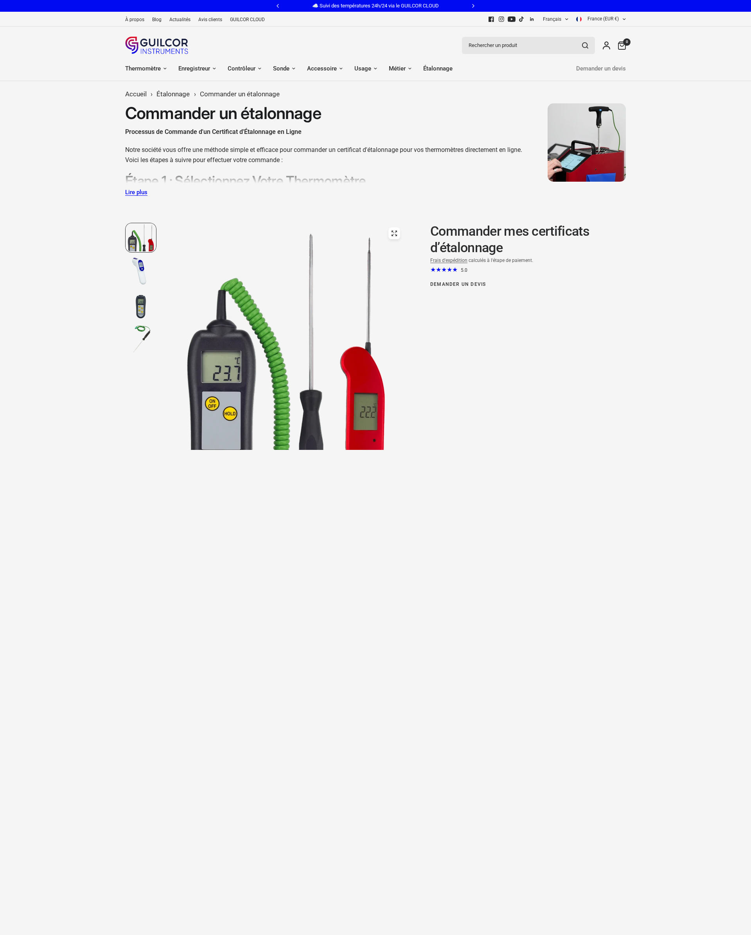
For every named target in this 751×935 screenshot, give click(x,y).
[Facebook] (491, 19)
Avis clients (210, 19)
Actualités (179, 19)
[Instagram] (501, 19)
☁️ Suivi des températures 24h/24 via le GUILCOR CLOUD (375, 6)
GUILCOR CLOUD (247, 19)
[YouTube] (512, 19)
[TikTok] (522, 19)
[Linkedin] (532, 19)
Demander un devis (601, 68)
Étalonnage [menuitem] (438, 68)
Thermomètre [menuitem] (143, 68)
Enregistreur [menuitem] (194, 68)
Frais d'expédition (448, 260)
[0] (620, 45)
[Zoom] (394, 233)
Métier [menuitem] (397, 68)
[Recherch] (585, 45)
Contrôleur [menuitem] (241, 68)
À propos (134, 19)
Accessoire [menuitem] (322, 68)
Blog (157, 19)
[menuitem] (136, 19)
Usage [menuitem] (362, 68)
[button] (141, 851)
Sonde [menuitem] (281, 68)
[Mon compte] (606, 45)
